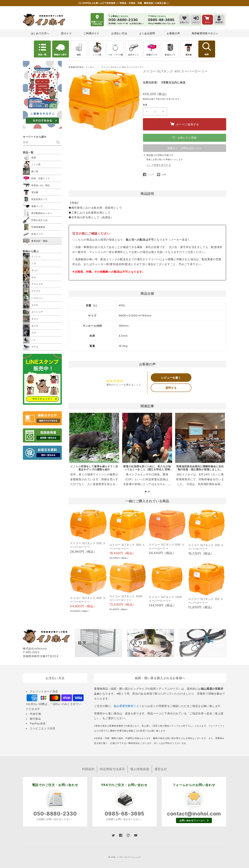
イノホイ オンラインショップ (128, 857)
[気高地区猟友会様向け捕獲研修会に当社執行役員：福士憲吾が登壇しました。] (200, 438)
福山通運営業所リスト (128, 706)
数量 (145, 104)
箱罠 (79, 54)
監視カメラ (170, 54)
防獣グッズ (152, 54)
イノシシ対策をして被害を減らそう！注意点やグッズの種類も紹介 (94, 468)
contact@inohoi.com (194, 814)
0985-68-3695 (124, 814)
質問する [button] (171, 387)
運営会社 (160, 769)
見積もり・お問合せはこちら (184, 148)
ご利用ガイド (91, 33)
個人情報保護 (139, 769)
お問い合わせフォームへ (192, 820)
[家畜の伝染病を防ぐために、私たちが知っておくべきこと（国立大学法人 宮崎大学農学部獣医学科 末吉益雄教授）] (147, 438)
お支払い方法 (119, 33)
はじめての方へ (40, 33)
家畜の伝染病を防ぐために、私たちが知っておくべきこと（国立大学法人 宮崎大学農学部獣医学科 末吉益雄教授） (147, 469)
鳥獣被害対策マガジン (205, 33)
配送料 (146, 99)
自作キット (133, 54)
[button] (145, 492)
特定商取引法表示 (112, 769)
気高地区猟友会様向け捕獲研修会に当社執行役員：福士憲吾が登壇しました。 (200, 468)
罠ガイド (66, 33)
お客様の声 (173, 33)
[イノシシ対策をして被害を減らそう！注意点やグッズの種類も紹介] (94, 438)
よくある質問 (147, 33)
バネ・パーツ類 (115, 54)
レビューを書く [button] (171, 377)
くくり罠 (97, 54)
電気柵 (188, 54)
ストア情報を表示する (158, 164)
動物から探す (60, 54)
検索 (207, 54)
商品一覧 (42, 54)
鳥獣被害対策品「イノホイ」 (82, 67)
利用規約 (88, 769)
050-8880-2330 (55, 814)
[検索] (58, 142)
